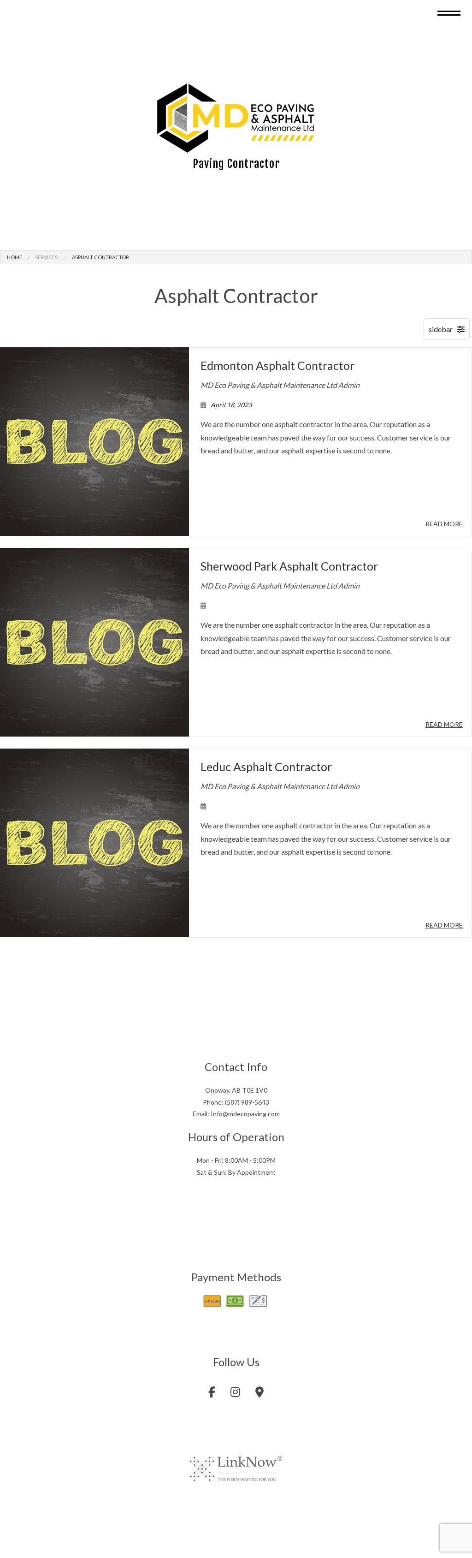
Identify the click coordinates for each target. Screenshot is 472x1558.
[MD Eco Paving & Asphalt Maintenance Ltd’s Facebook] (211, 1394)
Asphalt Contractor (100, 259)
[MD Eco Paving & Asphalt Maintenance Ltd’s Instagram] (235, 1394)
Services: (47, 259)
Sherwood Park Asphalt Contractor (289, 567)
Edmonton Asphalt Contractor (277, 366)
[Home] (236, 118)
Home (14, 259)
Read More (444, 525)
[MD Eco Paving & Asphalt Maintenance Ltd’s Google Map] (259, 1394)
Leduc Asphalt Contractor (266, 767)
